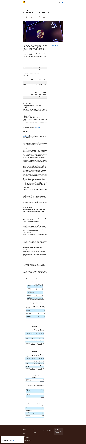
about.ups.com (28, 146)
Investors (24, 433)
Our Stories (24, 429)
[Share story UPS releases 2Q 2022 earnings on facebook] (50, 45)
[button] (62, 2)
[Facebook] (44, 430)
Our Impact (24, 432)
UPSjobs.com (35, 432)
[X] (45, 430)
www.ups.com (24, 146)
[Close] (23, 437)
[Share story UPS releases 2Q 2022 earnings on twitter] (52, 45)
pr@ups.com (34, 126)
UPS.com (34, 429)
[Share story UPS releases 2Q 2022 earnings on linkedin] (54, 45)
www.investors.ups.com (26, 136)
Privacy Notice (12, 440)
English (59, 2)
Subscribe (57, 432)
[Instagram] (47, 430)
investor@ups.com (37, 127)
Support (56, 2)
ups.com (53, 2)
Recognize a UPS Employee (26, 437)
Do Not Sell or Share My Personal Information (27, 440)
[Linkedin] (49, 430)
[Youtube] (51, 430)
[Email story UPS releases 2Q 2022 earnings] (55, 45)
